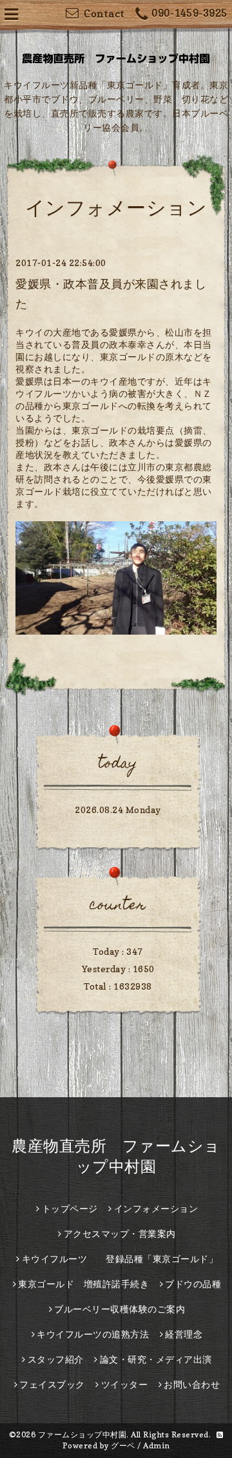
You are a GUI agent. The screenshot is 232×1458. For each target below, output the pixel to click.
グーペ (123, 1445)
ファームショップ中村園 (82, 1434)
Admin (156, 1445)
